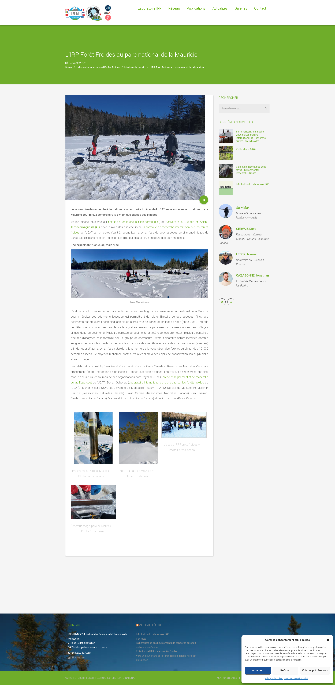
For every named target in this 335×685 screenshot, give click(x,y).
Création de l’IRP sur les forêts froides (156, 651)
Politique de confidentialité (296, 678)
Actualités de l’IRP (154, 625)
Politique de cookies (274, 678)
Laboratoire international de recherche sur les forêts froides (166, 382)
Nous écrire (78, 657)
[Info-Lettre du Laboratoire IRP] (226, 188)
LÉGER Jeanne (246, 254)
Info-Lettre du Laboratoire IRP (252, 184)
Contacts (141, 638)
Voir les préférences (315, 670)
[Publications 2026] (226, 153)
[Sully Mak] (226, 211)
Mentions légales (227, 678)
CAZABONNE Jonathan (252, 275)
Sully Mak (242, 207)
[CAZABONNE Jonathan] (226, 279)
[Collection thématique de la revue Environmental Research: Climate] (226, 170)
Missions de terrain (134, 67)
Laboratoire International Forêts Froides (98, 67)
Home (68, 67)
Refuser (285, 670)
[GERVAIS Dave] (226, 232)
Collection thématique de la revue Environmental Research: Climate (251, 169)
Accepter (258, 670)
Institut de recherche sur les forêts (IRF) (133, 222)
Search (267, 108)
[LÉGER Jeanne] (226, 258)
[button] (328, 640)
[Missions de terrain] (203, 199)
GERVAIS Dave (246, 229)
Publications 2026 (246, 149)
